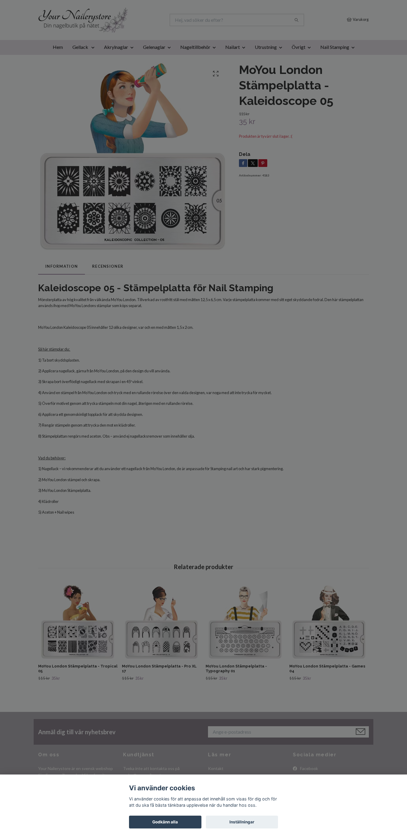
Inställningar (241, 822)
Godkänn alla (165, 822)
